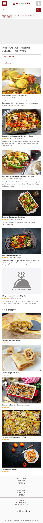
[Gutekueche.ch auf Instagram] (20, 511)
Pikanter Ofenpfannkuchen (11, 341)
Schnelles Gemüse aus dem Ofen (13, 217)
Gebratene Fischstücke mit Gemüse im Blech (17, 136)
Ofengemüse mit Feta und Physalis (14, 296)
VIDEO (21, 500)
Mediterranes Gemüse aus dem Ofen (14, 96)
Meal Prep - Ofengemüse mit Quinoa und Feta (18, 176)
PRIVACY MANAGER (21, 505)
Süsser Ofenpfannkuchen (10, 373)
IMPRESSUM (21, 479)
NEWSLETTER (21, 493)
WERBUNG (21, 483)
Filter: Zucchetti (21, 56)
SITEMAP (21, 495)
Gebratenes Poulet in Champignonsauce (16, 405)
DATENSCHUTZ (21, 502)
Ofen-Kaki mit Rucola (9, 469)
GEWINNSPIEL (21, 491)
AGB (21, 485)
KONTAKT (21, 481)
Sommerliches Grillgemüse (11, 255)
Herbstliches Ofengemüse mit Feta (14, 437)
